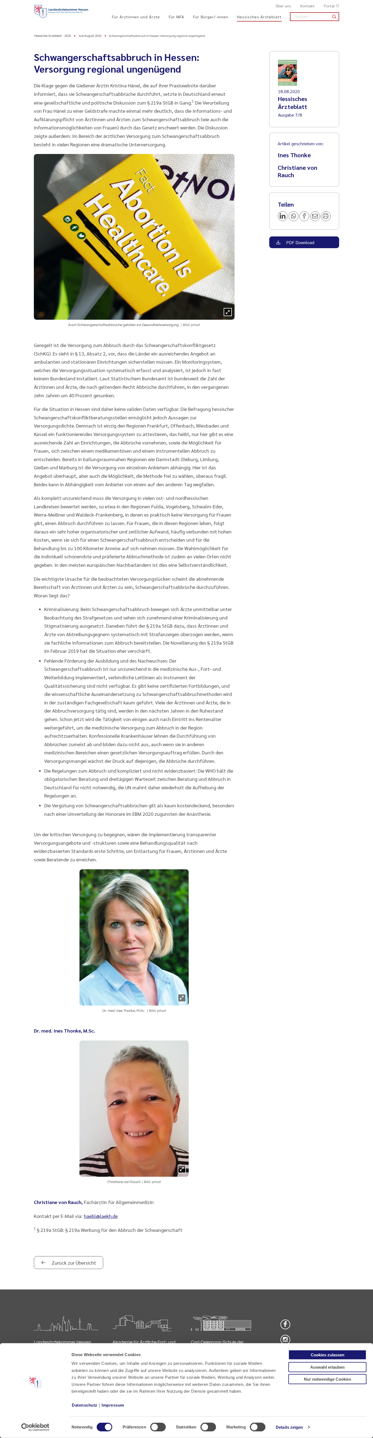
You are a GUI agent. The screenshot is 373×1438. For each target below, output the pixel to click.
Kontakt (307, 6)
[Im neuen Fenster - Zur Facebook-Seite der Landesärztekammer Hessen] (285, 1324)
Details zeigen (289, 1427)
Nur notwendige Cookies (327, 1379)
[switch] (158, 1427)
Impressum (113, 1405)
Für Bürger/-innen (210, 16)
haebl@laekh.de (101, 1216)
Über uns (283, 6)
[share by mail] (315, 216)
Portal (329, 6)
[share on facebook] (304, 216)
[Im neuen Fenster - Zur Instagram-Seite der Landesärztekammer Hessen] (285, 1339)
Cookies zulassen (327, 1355)
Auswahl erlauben (327, 1367)
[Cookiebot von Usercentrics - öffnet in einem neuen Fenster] (35, 1427)
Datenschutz (84, 1405)
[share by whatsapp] (293, 216)
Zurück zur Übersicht (73, 1262)
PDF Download (299, 242)
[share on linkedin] (282, 216)
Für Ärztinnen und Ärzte (136, 16)
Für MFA (176, 16)
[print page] (325, 216)
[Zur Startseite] (61, 12)
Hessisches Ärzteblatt (259, 16)
